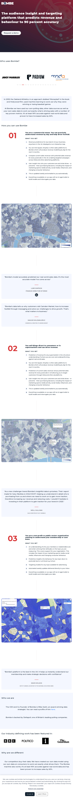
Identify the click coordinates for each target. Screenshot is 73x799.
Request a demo (11, 33)
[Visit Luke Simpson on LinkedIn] (36, 294)
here (53, 709)
